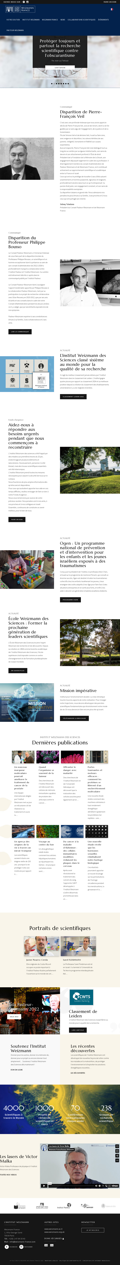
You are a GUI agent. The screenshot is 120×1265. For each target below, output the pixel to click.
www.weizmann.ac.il (53, 1229)
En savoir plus (17, 670)
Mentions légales (51, 1260)
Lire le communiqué (20, 332)
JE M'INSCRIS (92, 1230)
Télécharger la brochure (74, 718)
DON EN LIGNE (17, 1070)
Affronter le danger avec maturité (70, 770)
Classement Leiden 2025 (73, 397)
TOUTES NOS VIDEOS (8, 1175)
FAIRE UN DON (110, 2)
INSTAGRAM (28, 1247)
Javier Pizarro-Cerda (37, 959)
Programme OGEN (70, 600)
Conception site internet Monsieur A (96, 1260)
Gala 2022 (14, 1017)
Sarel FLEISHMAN (72, 959)
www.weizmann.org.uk (54, 1232)
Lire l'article (60, 67)
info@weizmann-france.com (22, 1242)
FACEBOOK (14, 1247)
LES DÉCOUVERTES (78, 1073)
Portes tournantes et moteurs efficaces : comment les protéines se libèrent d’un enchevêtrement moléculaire (96, 779)
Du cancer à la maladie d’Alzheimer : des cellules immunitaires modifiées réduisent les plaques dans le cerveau (71, 853)
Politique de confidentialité (70, 1260)
